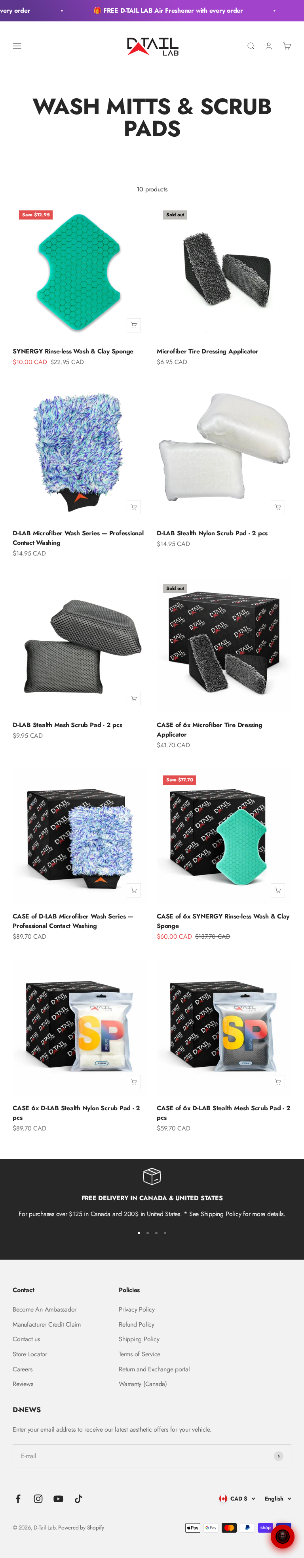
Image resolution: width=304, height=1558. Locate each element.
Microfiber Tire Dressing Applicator (207, 351)
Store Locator (30, 1354)
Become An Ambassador (44, 1309)
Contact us (26, 1339)
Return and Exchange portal (154, 1369)
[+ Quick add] (134, 325)
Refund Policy (136, 1324)
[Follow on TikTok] (78, 1498)
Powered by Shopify (81, 1527)
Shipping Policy (139, 1339)
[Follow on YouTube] (58, 1498)
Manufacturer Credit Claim (47, 1324)
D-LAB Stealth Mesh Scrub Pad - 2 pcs (67, 724)
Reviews (23, 1383)
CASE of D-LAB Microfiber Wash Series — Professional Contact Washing (73, 921)
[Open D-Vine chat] (282, 1536)
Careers (22, 1369)
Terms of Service (139, 1354)
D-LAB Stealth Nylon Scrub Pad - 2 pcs (212, 533)
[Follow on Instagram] (38, 1498)
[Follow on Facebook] (18, 1498)
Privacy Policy (137, 1309)
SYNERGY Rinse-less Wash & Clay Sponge (73, 351)
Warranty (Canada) (143, 1383)
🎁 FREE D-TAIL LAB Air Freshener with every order (161, 10)
